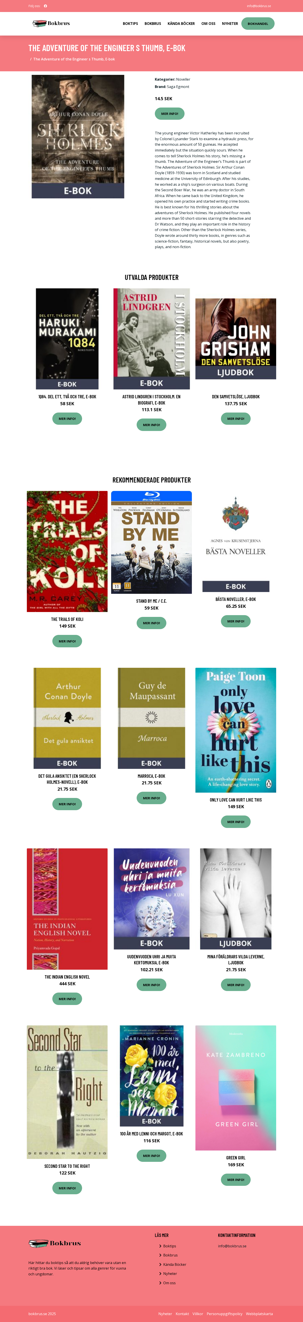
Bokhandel (258, 23)
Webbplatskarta (259, 1313)
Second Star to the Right (67, 1166)
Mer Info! (169, 113)
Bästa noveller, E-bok (236, 599)
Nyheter (230, 23)
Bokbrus (153, 23)
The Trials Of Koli (67, 619)
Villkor (198, 1313)
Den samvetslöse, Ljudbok (236, 396)
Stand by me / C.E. (151, 601)
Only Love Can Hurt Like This (236, 799)
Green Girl (236, 1157)
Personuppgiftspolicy (224, 1313)
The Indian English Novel (67, 976)
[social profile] (45, 6)
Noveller (183, 79)
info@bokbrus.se (259, 6)
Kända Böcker (181, 23)
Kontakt (182, 1313)
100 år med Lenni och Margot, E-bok (151, 1133)
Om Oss (208, 23)
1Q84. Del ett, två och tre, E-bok (67, 396)
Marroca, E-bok (151, 776)
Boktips (130, 23)
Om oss (169, 1282)
